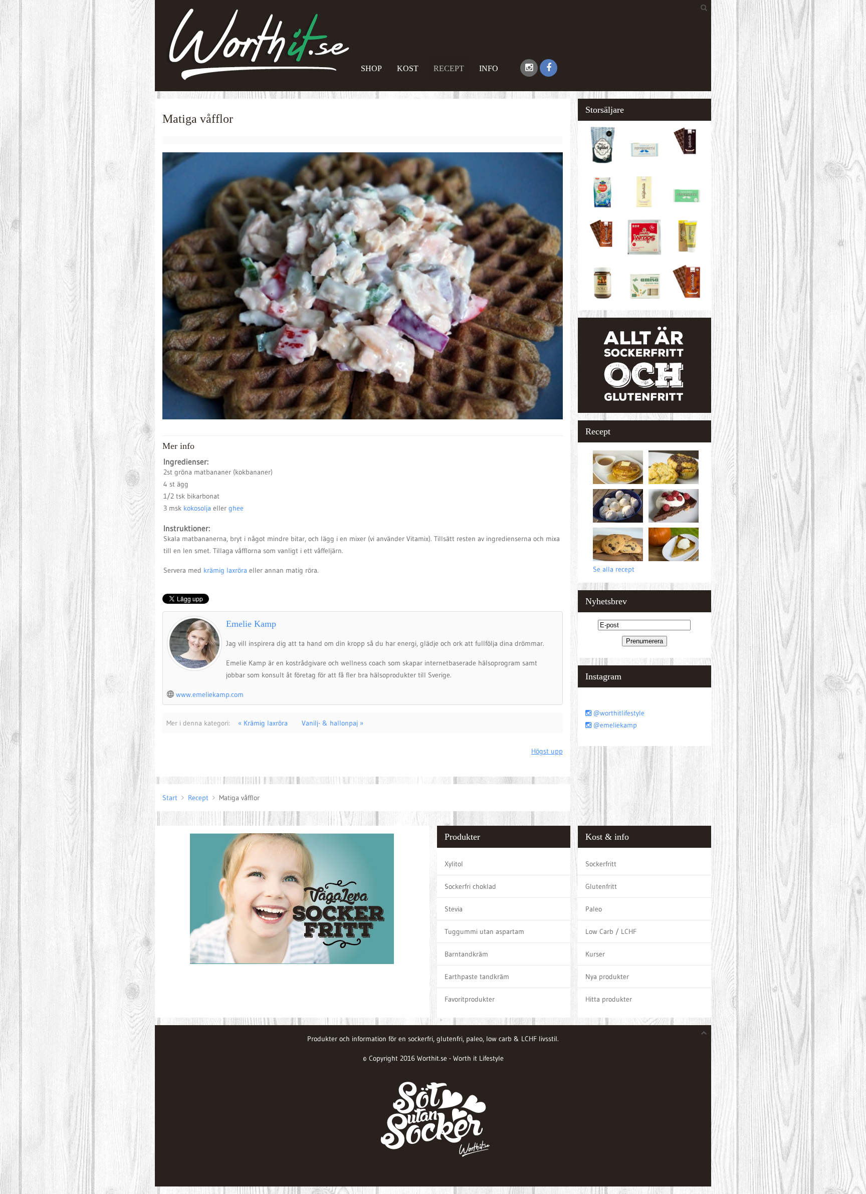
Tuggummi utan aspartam (484, 931)
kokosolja (198, 508)
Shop (371, 68)
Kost (407, 68)
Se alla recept (613, 569)
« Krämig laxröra (263, 723)
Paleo (593, 908)
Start (169, 797)
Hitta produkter (608, 999)
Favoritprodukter (470, 999)
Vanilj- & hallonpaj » (332, 723)
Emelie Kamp (251, 624)
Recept (449, 68)
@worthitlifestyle (617, 713)
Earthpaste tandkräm (477, 976)
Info (488, 68)
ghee (236, 508)
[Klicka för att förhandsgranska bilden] (362, 285)
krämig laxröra (225, 570)
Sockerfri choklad (470, 886)
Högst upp (547, 751)
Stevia (454, 908)
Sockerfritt (600, 863)
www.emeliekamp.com (210, 694)
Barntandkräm (466, 954)
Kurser (595, 954)
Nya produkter (607, 976)
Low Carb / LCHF (610, 931)
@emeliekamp (614, 725)
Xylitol (454, 863)
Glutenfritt (601, 886)
